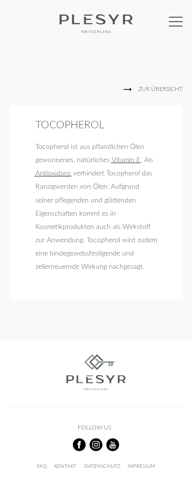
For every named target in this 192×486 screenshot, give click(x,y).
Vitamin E (126, 160)
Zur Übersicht (160, 89)
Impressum (141, 466)
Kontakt (65, 466)
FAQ (42, 466)
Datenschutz (102, 466)
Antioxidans (53, 173)
